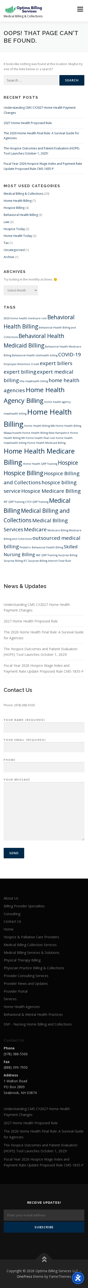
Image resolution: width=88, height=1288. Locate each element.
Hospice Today (14, 229)
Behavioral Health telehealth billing (34, 355)
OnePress (24, 1276)
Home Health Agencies (22, 1006)
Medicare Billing (57, 530)
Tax (6, 243)
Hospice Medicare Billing (51, 490)
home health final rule (40, 438)
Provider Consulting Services (26, 975)
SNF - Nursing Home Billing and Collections (38, 1024)
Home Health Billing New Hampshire (45, 433)
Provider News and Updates (26, 983)
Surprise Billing (67, 555)
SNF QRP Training (46, 555)
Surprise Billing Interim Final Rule (49, 560)
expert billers (56, 363)
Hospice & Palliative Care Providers (31, 937)
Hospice (68, 462)
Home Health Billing (18, 201)
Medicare (35, 529)
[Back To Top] (44, 1259)
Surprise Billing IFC (15, 560)
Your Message (17, 779)
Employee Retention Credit (21, 364)
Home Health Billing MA (39, 425)
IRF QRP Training (14, 502)
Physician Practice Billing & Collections (34, 968)
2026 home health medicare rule (25, 318)
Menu (80, 9)
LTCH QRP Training (36, 502)
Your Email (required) (25, 740)
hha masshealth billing (34, 381)
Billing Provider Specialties (24, 906)
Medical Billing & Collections (23, 194)
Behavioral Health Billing (21, 215)
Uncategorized (14, 250)
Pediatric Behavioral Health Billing (41, 547)
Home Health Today (18, 236)
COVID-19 (69, 354)
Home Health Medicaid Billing (46, 443)
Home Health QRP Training (40, 463)
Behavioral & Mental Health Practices (33, 1014)
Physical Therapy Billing (22, 960)
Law (6, 222)
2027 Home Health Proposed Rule (28, 123)
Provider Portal (15, 991)
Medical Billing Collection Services (30, 944)
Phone (9, 760)
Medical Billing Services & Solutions (31, 952)
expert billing (20, 371)
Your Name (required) (24, 720)
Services (10, 999)
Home (8, 929)
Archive (9, 257)
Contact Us (12, 921)
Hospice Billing (14, 208)
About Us (11, 898)
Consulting (12, 913)
